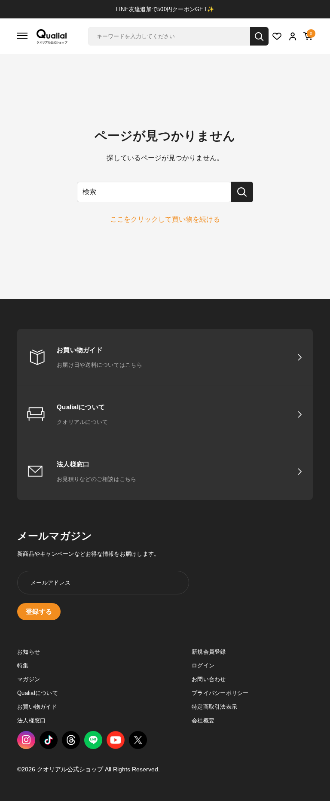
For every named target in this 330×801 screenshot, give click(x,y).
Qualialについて (37, 693)
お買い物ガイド (37, 707)
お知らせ (28, 652)
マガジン (28, 679)
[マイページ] (292, 37)
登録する (39, 611)
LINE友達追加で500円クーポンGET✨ (165, 9)
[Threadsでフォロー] (71, 740)
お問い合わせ (209, 679)
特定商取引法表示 (214, 707)
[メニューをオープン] (22, 36)
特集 (23, 665)
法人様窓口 (31, 720)
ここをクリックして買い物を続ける (165, 219)
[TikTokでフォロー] (49, 740)
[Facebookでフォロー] (93, 740)
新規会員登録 (209, 652)
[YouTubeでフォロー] (116, 740)
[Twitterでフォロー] (138, 740)
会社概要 (203, 720)
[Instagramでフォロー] (26, 740)
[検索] (259, 36)
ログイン (203, 665)
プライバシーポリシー (220, 693)
